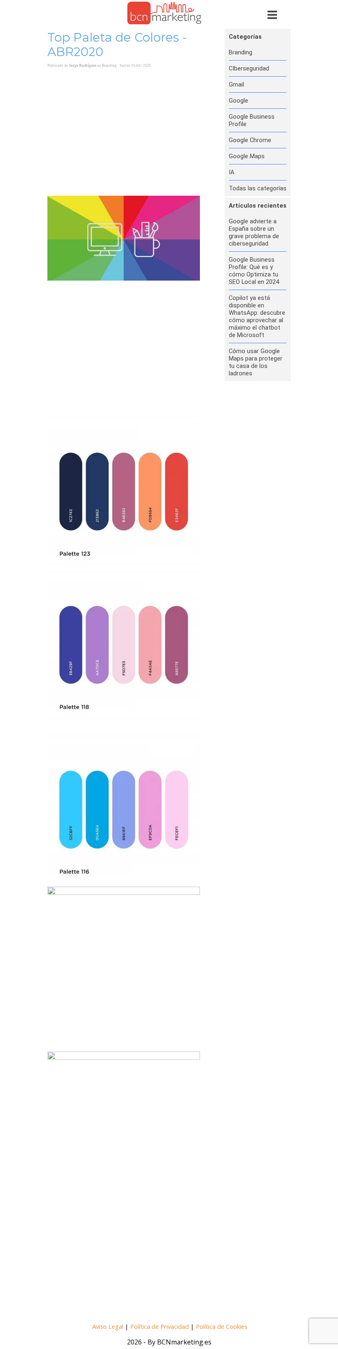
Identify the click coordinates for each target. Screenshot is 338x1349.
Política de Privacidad (159, 1326)
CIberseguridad (249, 68)
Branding (240, 52)
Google (238, 100)
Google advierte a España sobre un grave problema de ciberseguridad (254, 232)
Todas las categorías (257, 188)
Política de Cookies (221, 1326)
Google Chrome (250, 140)
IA (232, 172)
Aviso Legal (107, 1326)
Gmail (236, 84)
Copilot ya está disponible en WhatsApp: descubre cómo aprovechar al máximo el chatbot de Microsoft (257, 316)
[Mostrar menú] (272, 14)
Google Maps (247, 156)
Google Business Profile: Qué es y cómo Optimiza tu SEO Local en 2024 (254, 271)
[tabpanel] (169, 1326)
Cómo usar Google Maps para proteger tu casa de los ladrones (255, 362)
